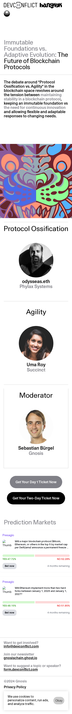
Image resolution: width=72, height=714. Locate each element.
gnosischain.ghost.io (20, 658)
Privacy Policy (15, 687)
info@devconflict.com (21, 646)
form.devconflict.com (21, 670)
